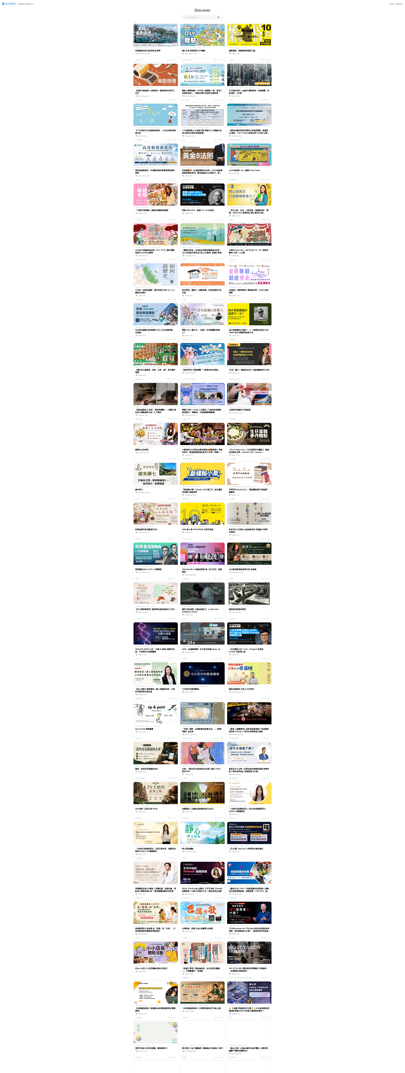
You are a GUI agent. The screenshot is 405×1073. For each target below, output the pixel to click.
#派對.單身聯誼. (187, 459)
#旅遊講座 (185, 818)
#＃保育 (232, 938)
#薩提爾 (232, 499)
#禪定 (184, 858)
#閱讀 (184, 259)
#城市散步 (139, 818)
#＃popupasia (187, 539)
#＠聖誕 (138, 539)
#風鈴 (231, 539)
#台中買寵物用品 (141, 259)
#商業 (138, 579)
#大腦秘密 (139, 858)
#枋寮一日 (139, 60)
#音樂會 (138, 1057)
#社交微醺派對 (234, 738)
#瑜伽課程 (139, 419)
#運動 (184, 299)
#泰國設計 (232, 339)
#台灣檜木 (232, 619)
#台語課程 (139, 140)
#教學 (231, 579)
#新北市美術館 (187, 738)
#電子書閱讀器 (140, 778)
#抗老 (138, 180)
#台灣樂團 (232, 180)
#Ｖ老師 (138, 220)
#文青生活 (139, 100)
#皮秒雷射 (139, 898)
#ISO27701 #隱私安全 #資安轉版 (240, 978)
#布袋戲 (185, 938)
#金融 (184, 658)
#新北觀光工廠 (187, 60)
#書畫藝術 (185, 978)
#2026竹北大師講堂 (189, 379)
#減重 (138, 938)
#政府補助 (139, 1018)
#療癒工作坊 (186, 419)
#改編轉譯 (185, 579)
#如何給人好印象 (235, 379)
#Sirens (185, 619)
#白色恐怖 (185, 100)
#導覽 (231, 100)
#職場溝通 (139, 698)
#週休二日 (232, 818)
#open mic (233, 259)
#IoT (231, 1018)
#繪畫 (184, 778)
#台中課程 (232, 898)
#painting (139, 738)
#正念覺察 (232, 1057)
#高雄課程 (185, 499)
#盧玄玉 (185, 339)
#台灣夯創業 (233, 778)
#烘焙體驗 (232, 459)
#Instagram (186, 898)
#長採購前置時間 (235, 140)
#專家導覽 (139, 379)
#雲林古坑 (139, 619)
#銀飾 (184, 1057)
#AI (183, 140)
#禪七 (138, 499)
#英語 (231, 220)
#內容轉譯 (139, 299)
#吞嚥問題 (232, 419)
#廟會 (231, 60)
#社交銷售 (185, 180)
